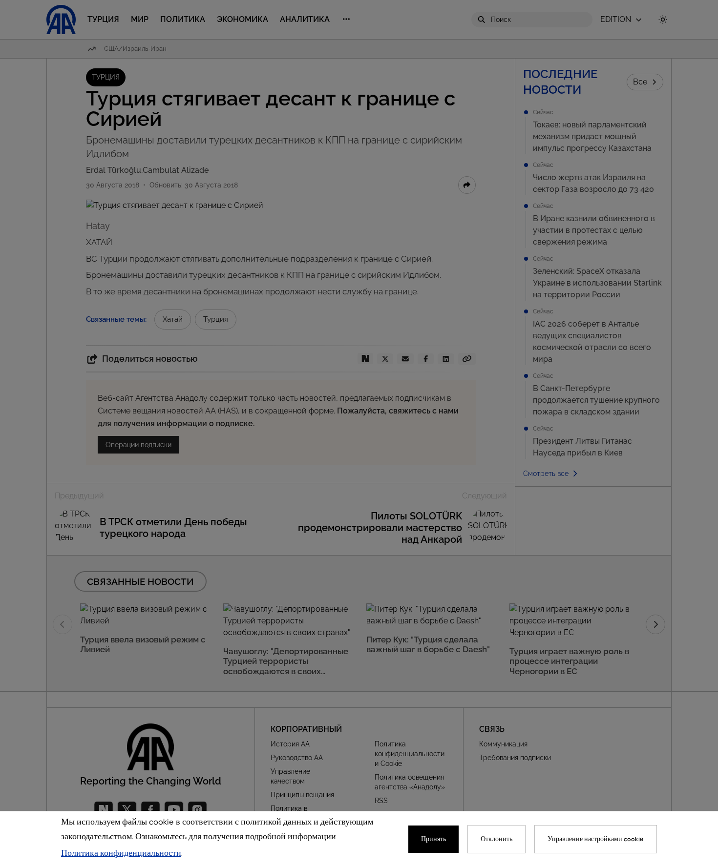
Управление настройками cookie (596, 839)
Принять (433, 839)
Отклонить (496, 839)
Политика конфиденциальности (121, 853)
